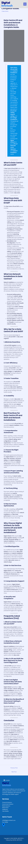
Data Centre (5, 11)
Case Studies (5, 811)
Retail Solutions (6, 806)
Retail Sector (5, 807)
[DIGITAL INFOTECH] (7, 4)
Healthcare (5, 809)
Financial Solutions (7, 802)
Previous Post (14, 768)
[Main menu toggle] (25, 4)
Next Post (14, 772)
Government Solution (7, 804)
